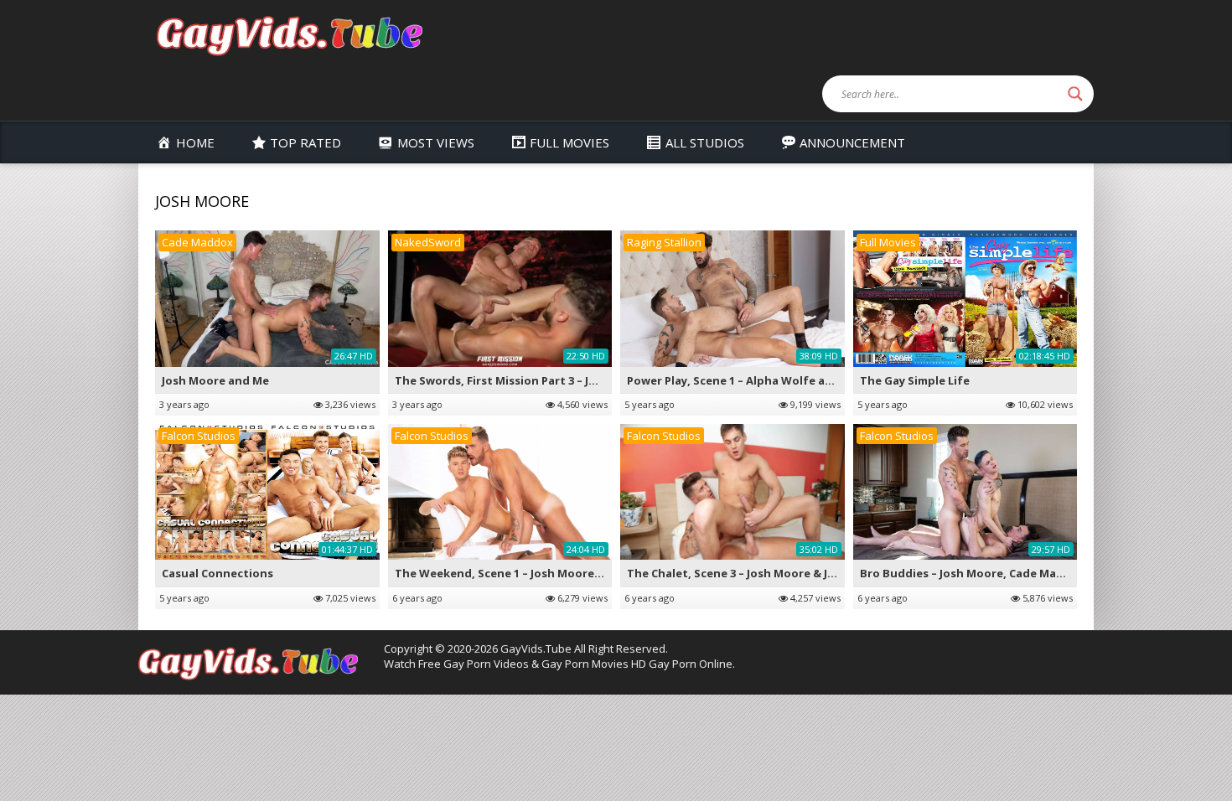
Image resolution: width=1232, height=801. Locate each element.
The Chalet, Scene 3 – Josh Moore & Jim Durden (756, 573)
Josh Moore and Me (215, 380)
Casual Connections (217, 573)
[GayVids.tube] (289, 34)
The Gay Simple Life (915, 380)
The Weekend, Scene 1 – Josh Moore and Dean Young (542, 573)
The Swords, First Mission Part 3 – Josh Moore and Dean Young (569, 380)
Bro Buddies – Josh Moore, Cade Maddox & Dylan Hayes (1013, 573)
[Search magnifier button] (1075, 94)
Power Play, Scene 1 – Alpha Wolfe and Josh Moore (766, 380)
